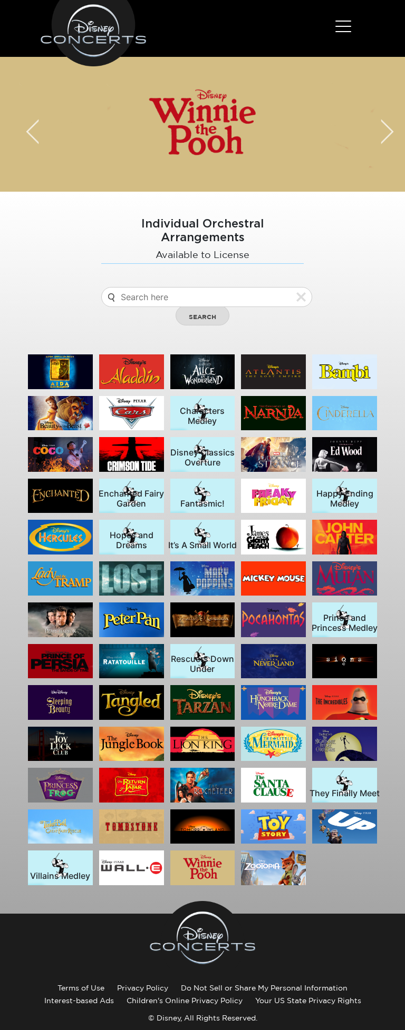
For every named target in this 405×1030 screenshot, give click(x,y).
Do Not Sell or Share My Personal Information (264, 988)
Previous (25, 124)
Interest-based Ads (79, 1000)
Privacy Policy (142, 988)
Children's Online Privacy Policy (185, 1000)
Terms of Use (80, 988)
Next (379, 124)
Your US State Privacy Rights (308, 1000)
